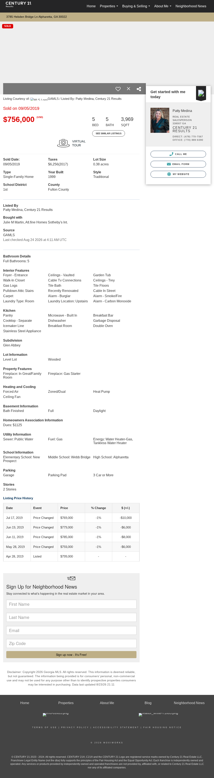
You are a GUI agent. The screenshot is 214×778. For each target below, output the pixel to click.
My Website (180, 174)
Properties (110, 8)
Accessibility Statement (116, 727)
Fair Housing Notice (162, 727)
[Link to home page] (21, 6)
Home (91, 6)
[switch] (118, 88)
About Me (163, 8)
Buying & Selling (137, 8)
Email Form (180, 164)
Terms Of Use (44, 727)
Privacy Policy (75, 727)
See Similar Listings (108, 133)
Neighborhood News (191, 6)
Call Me (180, 154)
